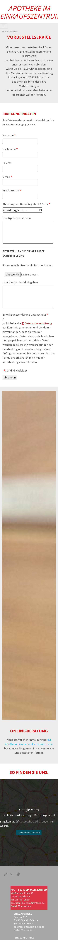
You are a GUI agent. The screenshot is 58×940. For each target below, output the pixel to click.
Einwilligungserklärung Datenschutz (25, 314)
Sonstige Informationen (17, 218)
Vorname (9, 135)
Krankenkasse (12, 190)
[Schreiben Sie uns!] (11, 873)
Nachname (10, 149)
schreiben (26, 906)
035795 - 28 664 (22, 899)
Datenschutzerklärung (38, 323)
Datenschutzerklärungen (34, 821)
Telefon (7, 163)
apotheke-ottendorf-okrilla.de (29, 926)
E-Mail (7, 176)
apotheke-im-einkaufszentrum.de (28, 902)
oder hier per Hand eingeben (20, 282)
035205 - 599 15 (26, 923)
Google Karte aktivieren (29, 832)
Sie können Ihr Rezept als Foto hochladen (27, 265)
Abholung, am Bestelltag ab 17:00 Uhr (26, 204)
